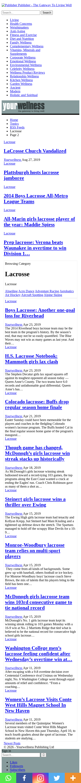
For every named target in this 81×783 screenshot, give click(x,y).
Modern (15, 91)
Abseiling (11, 291)
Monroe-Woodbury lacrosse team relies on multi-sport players (35, 550)
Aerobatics (67, 291)
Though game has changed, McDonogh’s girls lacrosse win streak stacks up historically (37, 453)
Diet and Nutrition (22, 38)
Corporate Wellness (23, 57)
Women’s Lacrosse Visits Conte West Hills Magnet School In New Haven (38, 705)
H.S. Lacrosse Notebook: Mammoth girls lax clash (31, 358)
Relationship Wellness (24, 76)
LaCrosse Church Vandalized (35, 151)
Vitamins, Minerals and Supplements (25, 51)
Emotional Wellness (23, 61)
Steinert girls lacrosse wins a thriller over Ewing (35, 501)
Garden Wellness (21, 84)
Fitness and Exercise (23, 35)
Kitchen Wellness (21, 80)
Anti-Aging (17, 31)
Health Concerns (21, 23)
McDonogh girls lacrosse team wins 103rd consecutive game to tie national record (38, 602)
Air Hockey (13, 295)
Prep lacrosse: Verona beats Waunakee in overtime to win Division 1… (35, 248)
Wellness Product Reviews (27, 72)
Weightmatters (19, 27)
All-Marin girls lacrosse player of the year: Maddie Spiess (39, 221)
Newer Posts (12, 743)
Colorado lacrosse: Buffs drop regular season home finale (37, 404)
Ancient (15, 87)
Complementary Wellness (26, 46)
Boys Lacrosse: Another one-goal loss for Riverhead (40, 312)
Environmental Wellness (26, 65)
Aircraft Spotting (32, 295)
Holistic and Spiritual (24, 95)
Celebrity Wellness (22, 69)
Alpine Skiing (53, 295)
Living (14, 20)
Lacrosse (9, 142)
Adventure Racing (47, 291)
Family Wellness (21, 42)
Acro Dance (26, 291)
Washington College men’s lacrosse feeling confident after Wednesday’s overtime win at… (38, 653)
